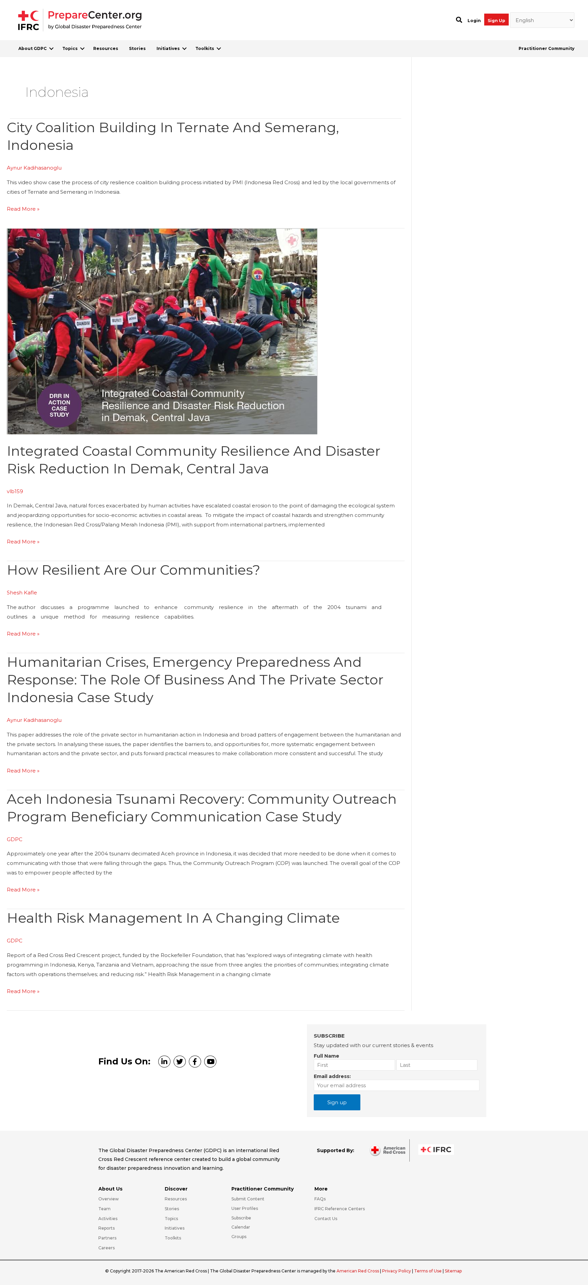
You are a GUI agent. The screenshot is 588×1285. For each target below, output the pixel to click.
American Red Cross (358, 1270)
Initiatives (168, 48)
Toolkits (204, 48)
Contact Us (325, 1218)
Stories (137, 48)
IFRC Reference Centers (339, 1208)
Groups (238, 1236)
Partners (107, 1237)
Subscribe (241, 1217)
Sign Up (496, 20)
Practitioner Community (546, 48)
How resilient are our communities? (133, 569)
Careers (106, 1247)
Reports (106, 1228)
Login (474, 20)
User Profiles (244, 1208)
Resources (105, 48)
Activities (107, 1218)
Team (104, 1208)
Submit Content (247, 1198)
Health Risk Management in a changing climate (173, 917)
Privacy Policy (397, 1270)
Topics (70, 48)
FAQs (320, 1198)
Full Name (326, 1056)
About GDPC (32, 48)
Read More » (23, 209)
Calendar (240, 1227)
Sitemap (453, 1270)
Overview (108, 1198)
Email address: (332, 1076)
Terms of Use (428, 1270)
